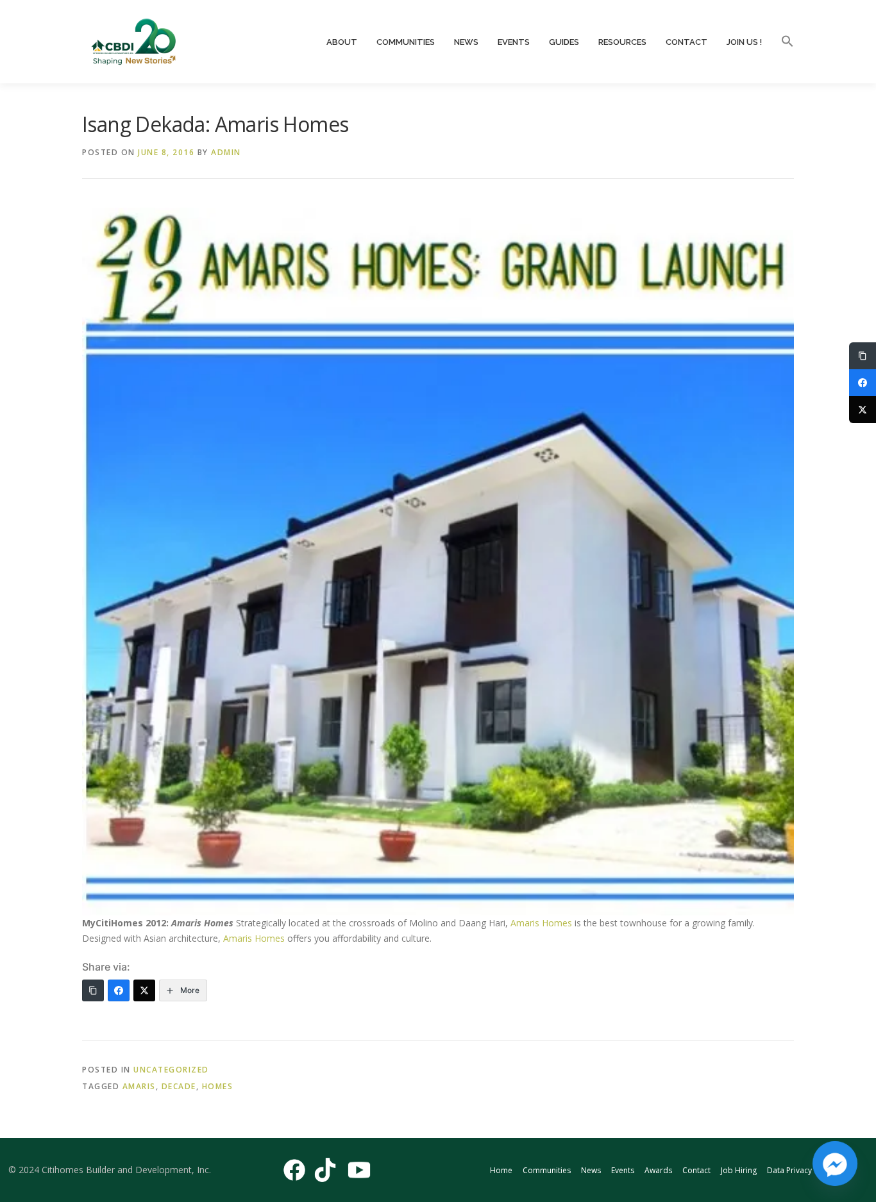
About (341, 42)
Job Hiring (739, 1170)
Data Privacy (789, 1170)
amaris (139, 1086)
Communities (405, 42)
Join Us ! (744, 42)
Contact (686, 42)
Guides (564, 42)
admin (226, 152)
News (466, 42)
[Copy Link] (93, 990)
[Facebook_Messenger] (835, 1163)
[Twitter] (144, 990)
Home (501, 1170)
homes (217, 1086)
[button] (782, 42)
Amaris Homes (541, 923)
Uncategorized (171, 1069)
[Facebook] (119, 990)
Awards (658, 1170)
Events (514, 42)
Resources (622, 42)
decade (179, 1086)
